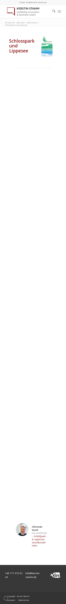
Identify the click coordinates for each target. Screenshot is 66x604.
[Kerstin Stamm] (27, 11)
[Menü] (59, 11)
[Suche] (52, 11)
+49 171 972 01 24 (14, 575)
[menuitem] (52, 11)
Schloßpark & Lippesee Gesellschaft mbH (39, 541)
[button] (6, 598)
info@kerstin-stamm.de (36, 2)
